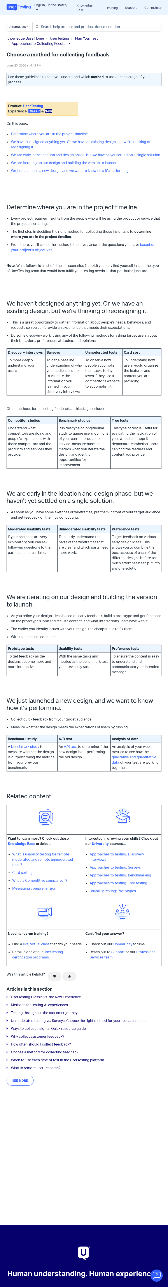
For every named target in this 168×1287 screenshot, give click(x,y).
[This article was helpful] (69, 976)
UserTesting (59, 38)
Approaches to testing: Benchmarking (120, 875)
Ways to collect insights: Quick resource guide (48, 1028)
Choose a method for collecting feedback (44, 1052)
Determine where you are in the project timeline (49, 134)
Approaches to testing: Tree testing (118, 883)
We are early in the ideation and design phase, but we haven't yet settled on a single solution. (86, 155)
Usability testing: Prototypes (113, 891)
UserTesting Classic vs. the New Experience (46, 997)
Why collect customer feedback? (37, 1036)
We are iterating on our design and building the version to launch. (64, 163)
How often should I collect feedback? (41, 1044)
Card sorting (22, 872)
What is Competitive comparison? (39, 880)
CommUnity (152, 7)
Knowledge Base (85, 7)
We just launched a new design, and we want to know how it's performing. (70, 170)
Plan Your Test (86, 38)
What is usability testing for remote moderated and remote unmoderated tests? (42, 859)
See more (20, 1080)
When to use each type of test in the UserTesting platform (57, 1060)
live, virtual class (36, 944)
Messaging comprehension (34, 888)
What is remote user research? (35, 1068)
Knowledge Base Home (25, 38)
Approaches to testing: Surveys (115, 867)
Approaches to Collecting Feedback (41, 43)
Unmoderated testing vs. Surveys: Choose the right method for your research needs (78, 1020)
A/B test (70, 746)
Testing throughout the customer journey (44, 1013)
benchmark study (25, 746)
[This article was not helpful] (54, 976)
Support (131, 7)
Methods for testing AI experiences (39, 1005)
